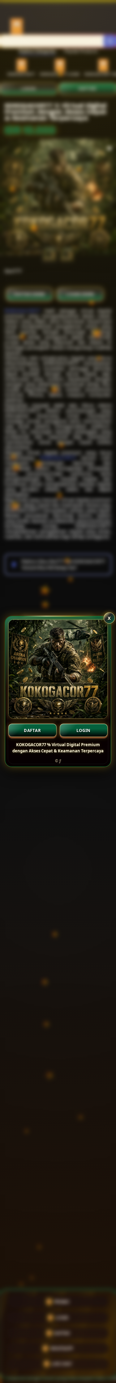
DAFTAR (32, 730)
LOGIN (83, 730)
